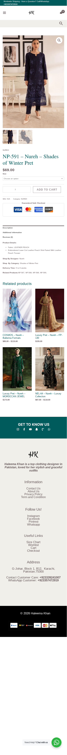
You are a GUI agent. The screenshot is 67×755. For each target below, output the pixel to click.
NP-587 (21, 273)
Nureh (21, 259)
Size (4, 174)
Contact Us (33, 488)
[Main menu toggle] (4, 13)
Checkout (33, 550)
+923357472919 (10, 4)
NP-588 (28, 273)
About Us (33, 491)
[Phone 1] (43, 429)
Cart (33, 548)
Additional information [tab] (12, 232)
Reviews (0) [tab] (8, 237)
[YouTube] (30, 429)
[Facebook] (24, 429)
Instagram (33, 515)
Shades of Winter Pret (29, 263)
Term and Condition (33, 497)
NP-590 (43, 273)
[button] (61, 23)
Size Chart (33, 542)
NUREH (6, 150)
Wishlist (33, 545)
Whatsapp (33, 524)
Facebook (33, 518)
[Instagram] (18, 429)
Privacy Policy (33, 494)
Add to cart (47, 189)
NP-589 (36, 273)
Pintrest (33, 521)
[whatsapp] (49, 429)
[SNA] (36, 429)
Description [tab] (8, 228)
